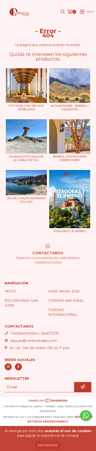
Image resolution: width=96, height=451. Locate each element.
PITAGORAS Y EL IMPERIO (70, 231)
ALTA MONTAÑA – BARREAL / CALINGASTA (70, 107)
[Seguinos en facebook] (18, 366)
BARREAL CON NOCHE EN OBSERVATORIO (69, 158)
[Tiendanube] (48, 401)
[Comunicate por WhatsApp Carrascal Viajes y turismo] (85, 415)
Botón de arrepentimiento (48, 421)
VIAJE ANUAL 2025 (63, 291)
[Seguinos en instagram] (8, 366)
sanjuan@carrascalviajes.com (33, 341)
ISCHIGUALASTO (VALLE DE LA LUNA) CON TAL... (26, 158)
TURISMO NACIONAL (66, 301)
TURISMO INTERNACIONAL (62, 312)
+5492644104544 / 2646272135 (34, 333)
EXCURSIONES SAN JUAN (21, 303)
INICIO (10, 291)
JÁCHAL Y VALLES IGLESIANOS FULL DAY (26, 199)
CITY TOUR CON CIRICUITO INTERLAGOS (26, 107)
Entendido (48, 445)
